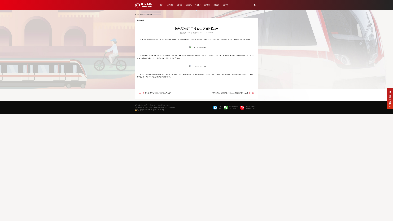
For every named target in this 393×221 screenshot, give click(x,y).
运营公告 (179, 5)
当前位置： (138, 14)
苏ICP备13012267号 (158, 110)
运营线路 (225, 5)
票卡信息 (207, 5)
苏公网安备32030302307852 (144, 110)
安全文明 (216, 5)
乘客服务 (198, 5)
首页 (161, 5)
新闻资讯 (170, 5)
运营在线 (189, 5)
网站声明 (172, 107)
